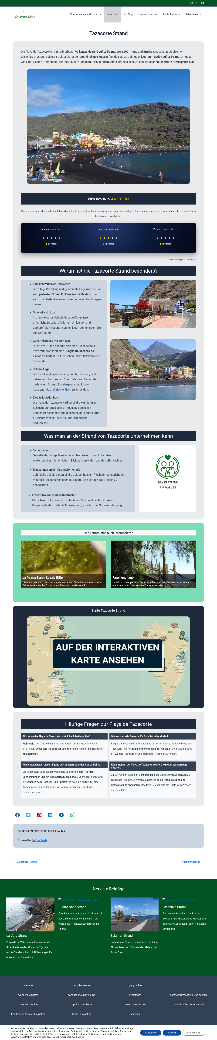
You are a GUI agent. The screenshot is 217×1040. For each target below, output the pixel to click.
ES (191, 3)
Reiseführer (191, 14)
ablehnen (171, 1032)
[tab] (64, 746)
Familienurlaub (123, 577)
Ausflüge (128, 14)
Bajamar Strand (122, 935)
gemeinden (135, 994)
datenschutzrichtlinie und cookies (188, 994)
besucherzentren (82, 985)
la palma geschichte (82, 1004)
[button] (100, 14)
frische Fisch (63, 389)
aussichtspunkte (28, 1004)
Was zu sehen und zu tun (84, 14)
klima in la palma (82, 1014)
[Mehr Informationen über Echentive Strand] (180, 899)
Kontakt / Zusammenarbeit (188, 1004)
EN (197, 3)
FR (202, 3)
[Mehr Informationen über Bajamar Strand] (135, 914)
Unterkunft (112, 14)
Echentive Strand (174, 907)
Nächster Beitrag (192, 862)
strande (28, 985)
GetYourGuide (39, 840)
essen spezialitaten (135, 1004)
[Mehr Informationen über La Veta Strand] (30, 914)
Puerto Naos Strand (72, 907)
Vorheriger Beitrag (25, 862)
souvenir (135, 1014)
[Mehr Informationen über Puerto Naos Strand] (79, 899)
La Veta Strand (16, 935)
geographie (135, 985)
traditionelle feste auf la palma (28, 1014)
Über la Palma (169, 14)
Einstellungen (64, 1037)
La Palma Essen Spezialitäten (43, 577)
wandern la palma (28, 994)
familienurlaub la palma (81, 994)
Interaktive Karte (147, 14)
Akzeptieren (151, 1032)
